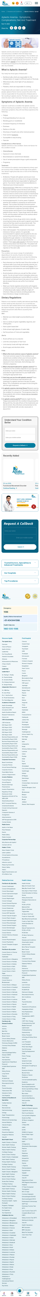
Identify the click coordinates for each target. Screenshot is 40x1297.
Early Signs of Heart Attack (29, 890)
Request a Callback (19, 445)
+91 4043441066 (12, 620)
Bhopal (24, 799)
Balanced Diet (26, 907)
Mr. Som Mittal (6, 693)
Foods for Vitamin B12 (28, 916)
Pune (23, 761)
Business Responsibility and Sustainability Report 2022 (10, 738)
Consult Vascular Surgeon (9, 915)
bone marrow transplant (30, 394)
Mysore (24, 693)
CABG (23, 1018)
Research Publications (8, 714)
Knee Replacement (27, 1011)
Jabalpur (24, 802)
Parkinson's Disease (7, 1081)
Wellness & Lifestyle (27, 1220)
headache (15, 135)
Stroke (4, 1085)
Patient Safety (6, 867)
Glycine (24, 1163)
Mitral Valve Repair (27, 1046)
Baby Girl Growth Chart (28, 886)
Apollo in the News (7, 827)
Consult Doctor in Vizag (8, 1019)
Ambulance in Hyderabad (9, 1235)
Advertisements (6, 817)
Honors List (5, 717)
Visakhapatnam (26, 732)
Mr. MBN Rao (5, 690)
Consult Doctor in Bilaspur (9, 985)
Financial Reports (7, 780)
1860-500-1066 (11, 628)
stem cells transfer (19, 242)
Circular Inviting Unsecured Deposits (9, 809)
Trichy (23, 705)
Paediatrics (5, 1127)
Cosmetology (6, 1129)
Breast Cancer (6, 1036)
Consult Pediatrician (7, 908)
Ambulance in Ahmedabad (9, 1218)
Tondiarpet (25, 653)
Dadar (23, 758)
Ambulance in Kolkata (8, 1250)
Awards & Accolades (7, 656)
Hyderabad (25, 710)
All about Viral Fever (27, 914)
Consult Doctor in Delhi (8, 966)
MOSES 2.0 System (27, 1132)
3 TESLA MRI (25, 1125)
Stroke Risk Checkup (8, 1181)
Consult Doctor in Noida (9, 1009)
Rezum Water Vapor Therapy (27, 1135)
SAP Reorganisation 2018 (9, 819)
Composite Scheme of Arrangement (8, 813)
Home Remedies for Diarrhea (27, 924)
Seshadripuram (26, 688)
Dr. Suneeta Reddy (7, 679)
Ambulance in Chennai (8, 1228)
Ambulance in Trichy (7, 1274)
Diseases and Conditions (14, 11)
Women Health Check (8, 1176)
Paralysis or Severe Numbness (27, 1076)
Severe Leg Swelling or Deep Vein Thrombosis (30, 1090)
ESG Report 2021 (7, 725)
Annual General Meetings (9, 767)
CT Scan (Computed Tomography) (27, 1188)
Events (4, 832)
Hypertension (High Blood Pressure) (9, 1063)
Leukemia (24, 982)
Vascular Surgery (6, 1125)
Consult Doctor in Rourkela (9, 1014)
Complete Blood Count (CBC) (28, 1214)
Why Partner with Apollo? (9, 842)
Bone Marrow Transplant (28, 947)
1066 (21, 4)
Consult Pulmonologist (8, 905)
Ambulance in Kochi (7, 1247)
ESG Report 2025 (7, 732)
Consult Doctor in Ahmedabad (7, 977)
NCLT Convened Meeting (9, 803)
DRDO (23, 712)
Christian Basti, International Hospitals (30, 784)
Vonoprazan (25, 1175)
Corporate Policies (7, 765)
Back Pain (4, 1031)
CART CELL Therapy (27, 1021)
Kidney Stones (6, 1071)
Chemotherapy (8, 151)
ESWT (23, 1141)
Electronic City (26, 680)
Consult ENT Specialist (8, 913)
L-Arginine (25, 1165)
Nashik (24, 763)
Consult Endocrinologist (9, 930)
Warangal (24, 729)
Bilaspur (24, 794)
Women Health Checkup (9, 1147)
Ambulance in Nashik (8, 1262)
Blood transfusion (9, 188)
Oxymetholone (26, 1170)
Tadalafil (24, 1173)
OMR (23, 651)
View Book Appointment (4, 1294)
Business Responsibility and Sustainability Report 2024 (10, 747)
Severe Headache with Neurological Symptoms (28, 1085)
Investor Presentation (8, 789)
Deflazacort (25, 1160)
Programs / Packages (8, 1205)
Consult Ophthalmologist (9, 920)
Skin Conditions (26, 997)
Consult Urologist (7, 901)
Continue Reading (9, 488)
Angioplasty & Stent (27, 1009)
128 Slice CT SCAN (27, 1139)
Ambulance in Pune (7, 1269)
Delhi (23, 741)
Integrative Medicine (8, 1134)
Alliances (4, 659)
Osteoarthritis (26, 987)
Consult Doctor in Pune (8, 969)
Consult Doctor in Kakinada (9, 992)
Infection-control (7, 862)
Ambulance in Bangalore (8, 1220)
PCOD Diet (25, 932)
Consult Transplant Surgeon (10, 944)
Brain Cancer (25, 949)
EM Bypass (25, 776)
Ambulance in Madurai (8, 1254)
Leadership (5, 651)
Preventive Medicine (8, 1132)
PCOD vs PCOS (26, 904)
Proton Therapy (26, 1056)
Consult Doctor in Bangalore (10, 959)
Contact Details (6, 822)
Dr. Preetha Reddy (7, 677)
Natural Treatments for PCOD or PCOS (28, 929)
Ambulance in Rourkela (8, 1272)
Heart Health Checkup (8, 1145)
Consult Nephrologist (8, 898)
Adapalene (25, 1155)
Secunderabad (26, 727)
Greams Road (25, 644)
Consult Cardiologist (8, 886)
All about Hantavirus (27, 935)
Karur (23, 697)
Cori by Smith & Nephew (29, 1115)
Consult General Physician (9, 903)
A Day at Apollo (6, 664)
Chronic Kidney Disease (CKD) (28, 955)
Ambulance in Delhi (7, 1230)
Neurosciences (6, 1107)
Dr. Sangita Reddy (7, 684)
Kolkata (24, 773)
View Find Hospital (12, 1294)
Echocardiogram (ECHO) (28, 1196)
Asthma (4, 1028)
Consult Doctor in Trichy (9, 1016)
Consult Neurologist (8, 891)
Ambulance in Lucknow (8, 1252)
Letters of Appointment (8, 774)
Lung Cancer (5, 1073)
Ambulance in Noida (7, 1267)
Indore (24, 754)
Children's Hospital (27, 661)
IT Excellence (5, 860)
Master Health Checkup (8, 1149)
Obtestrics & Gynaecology (9, 1120)
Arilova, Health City (27, 734)
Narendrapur (25, 778)
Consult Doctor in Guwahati (10, 987)
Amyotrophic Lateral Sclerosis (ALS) (27, 943)
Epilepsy (4, 1050)
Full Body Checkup (7, 1152)
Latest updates (6, 852)
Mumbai (24, 756)
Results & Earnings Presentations (7, 786)
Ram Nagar (25, 736)
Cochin (24, 673)
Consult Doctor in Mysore (9, 1004)
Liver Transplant (26, 1042)
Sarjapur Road (26, 690)
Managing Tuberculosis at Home (29, 901)
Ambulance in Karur (7, 1245)
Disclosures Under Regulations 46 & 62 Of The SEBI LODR (10, 796)
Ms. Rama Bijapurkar (7, 700)
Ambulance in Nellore (8, 1264)
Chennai (24, 641)
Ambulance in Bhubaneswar (9, 1223)
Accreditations (6, 857)
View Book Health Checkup (28, 1294)
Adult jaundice (26, 1100)
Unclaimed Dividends (8, 805)
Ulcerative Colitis (7, 1093)
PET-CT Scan (25, 1191)
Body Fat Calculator (27, 1232)
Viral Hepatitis (6, 1095)
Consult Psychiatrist (7, 942)
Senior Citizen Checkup (8, 1154)
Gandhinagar (25, 771)
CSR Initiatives (6, 722)
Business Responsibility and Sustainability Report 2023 (10, 742)
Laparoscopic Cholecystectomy (27, 1029)
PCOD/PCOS (5, 1078)
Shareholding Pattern (8, 801)
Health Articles (26, 883)
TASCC (4, 869)
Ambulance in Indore (8, 1237)
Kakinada (24, 739)
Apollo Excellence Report (9, 712)
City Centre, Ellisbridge (28, 768)
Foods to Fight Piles (27, 921)
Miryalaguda (25, 724)
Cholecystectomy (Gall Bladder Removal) (28, 1024)
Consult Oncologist (7, 896)
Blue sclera (25, 1093)
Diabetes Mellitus (27, 963)
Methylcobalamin (26, 1168)
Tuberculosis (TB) (7, 1090)
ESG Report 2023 (7, 727)
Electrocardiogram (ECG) (29, 1199)
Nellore (24, 700)
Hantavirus (25, 968)
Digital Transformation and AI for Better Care (9, 873)
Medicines (25, 1153)
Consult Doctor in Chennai (9, 952)
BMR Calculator (26, 1230)
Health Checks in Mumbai (9, 1186)
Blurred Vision (6, 1033)
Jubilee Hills (25, 719)
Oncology (4, 1105)
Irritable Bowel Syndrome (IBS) (9, 1067)
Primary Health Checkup (9, 1162)
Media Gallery (6, 834)
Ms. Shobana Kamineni (8, 682)
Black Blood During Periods (29, 919)
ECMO (24, 1130)
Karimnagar (25, 722)
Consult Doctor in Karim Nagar (8, 972)
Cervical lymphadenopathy (29, 1079)
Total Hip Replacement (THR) (28, 1052)
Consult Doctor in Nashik (9, 1006)
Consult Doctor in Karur (8, 997)
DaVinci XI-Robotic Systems (30, 1108)
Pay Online (5, 1285)
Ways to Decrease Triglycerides (27, 910)
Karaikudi (24, 707)
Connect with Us (6, 845)
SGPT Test (25, 1204)
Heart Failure (5, 1057)
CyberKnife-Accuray (27, 1110)
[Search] (17, 3)
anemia (13, 62)
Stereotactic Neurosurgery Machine (29, 1147)
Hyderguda (25, 717)
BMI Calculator (26, 1227)
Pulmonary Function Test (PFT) (29, 1207)
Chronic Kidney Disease (8, 1038)
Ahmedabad (25, 766)
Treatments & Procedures (29, 1007)
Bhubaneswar (25, 792)
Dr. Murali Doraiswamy (8, 697)
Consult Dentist (6, 932)
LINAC (24, 1127)
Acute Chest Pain (27, 1063)
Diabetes (4, 1048)
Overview (4, 644)
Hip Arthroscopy (26, 1049)
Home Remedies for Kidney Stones (29, 894)
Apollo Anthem (6, 649)
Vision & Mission (6, 646)
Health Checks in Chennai (9, 1142)
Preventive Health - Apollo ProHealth (9, 1202)
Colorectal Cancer (27, 958)
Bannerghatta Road (27, 678)
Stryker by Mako (26, 1118)
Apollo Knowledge (7, 705)
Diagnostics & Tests (27, 1180)
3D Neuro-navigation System (28, 1121)
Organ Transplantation (8, 1115)
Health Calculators (27, 1225)
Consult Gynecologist (8, 910)
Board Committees (7, 762)
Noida (23, 746)
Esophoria (24, 1082)
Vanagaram (25, 646)
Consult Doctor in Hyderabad (7, 955)
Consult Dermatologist (8, 928)
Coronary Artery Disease (9, 1045)
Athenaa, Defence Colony (29, 749)
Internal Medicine (7, 1122)
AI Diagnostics (26, 1144)
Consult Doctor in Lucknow (9, 999)
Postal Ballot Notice (7, 772)
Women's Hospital (27, 663)
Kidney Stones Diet (27, 897)
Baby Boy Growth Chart (28, 888)
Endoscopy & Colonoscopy (29, 1201)
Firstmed (24, 658)
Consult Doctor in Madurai (9, 1002)
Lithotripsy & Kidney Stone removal (29, 1038)
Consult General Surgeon (9, 925)
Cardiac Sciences (7, 1103)
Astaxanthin (25, 1158)
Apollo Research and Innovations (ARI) (8, 709)
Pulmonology (5, 1117)
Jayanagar (24, 685)
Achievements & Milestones (10, 661)
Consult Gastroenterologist (10, 893)
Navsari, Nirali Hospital (28, 804)
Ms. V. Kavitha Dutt (7, 695)
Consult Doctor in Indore (9, 989)
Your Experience (6, 1213)
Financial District (26, 714)
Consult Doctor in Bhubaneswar (7, 981)
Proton (24, 671)
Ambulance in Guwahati (8, 1232)
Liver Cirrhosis (26, 985)
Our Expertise (6, 1210)
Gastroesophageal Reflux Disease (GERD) (9, 1054)
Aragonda (24, 702)
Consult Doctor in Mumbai (9, 961)
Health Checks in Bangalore (10, 1171)
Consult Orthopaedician (8, 888)
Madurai (24, 695)
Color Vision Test (27, 1235)
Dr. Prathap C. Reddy (8, 675)
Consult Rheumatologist (9, 923)
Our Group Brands (7, 654)
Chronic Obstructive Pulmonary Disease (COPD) (9, 1042)
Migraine (4, 1076)
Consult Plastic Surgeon (9, 918)
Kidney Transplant (27, 1035)
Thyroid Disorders (7, 1088)
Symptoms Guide (27, 1061)
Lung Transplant (26, 1044)
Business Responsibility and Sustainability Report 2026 (10, 756)
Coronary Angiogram (27, 1194)
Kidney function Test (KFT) (29, 1217)
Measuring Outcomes (8, 865)
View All (4, 947)
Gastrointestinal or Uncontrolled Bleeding (28, 1097)
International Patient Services (8, 1282)
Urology (4, 1112)
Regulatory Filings (7, 791)
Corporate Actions (7, 769)
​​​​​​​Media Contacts (6, 837)
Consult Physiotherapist (9, 939)
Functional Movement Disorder (14, 486)
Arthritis (4, 1026)
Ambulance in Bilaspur (8, 1225)
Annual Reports (6, 782)
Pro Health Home (7, 1208)
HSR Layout (25, 683)
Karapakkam (25, 666)
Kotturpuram (25, 656)
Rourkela (24, 797)
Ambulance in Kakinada (8, 1240)
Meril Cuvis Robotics (28, 1113)
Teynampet (25, 649)
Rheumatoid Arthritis (8, 1083)
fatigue (31, 266)
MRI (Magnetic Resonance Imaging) (29, 1183)
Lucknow (24, 751)
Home (3, 11)
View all (24, 937)
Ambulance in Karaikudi (8, 1242)
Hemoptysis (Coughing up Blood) (29, 1067)
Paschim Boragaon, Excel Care (29, 788)
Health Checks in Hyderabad (10, 1157)
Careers (4, 666)
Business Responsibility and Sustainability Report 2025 (10, 751)
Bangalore (24, 675)
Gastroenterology (7, 1110)
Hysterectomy (26, 1032)
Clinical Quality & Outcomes (10, 855)
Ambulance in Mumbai (8, 1257)
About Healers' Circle (8, 850)
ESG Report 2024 (7, 730)
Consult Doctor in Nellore (9, 1011)
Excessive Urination (27, 1070)
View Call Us (36, 1294)
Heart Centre (25, 668)
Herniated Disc (6, 1059)
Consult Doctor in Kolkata (9, 964)
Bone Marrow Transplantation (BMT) (28, 1015)
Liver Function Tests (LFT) (29, 1210)
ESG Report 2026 (7, 734)
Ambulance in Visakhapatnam (6, 1277)
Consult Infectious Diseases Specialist (10, 936)
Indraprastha (25, 744)
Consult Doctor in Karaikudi (9, 994)
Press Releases (6, 830)
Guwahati (24, 780)
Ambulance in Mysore (8, 1259)
